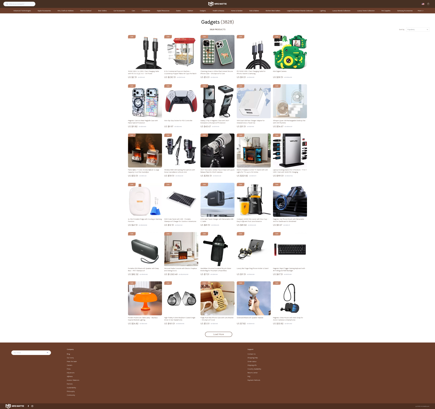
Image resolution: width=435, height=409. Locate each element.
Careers (69, 365)
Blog (68, 354)
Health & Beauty (218, 11)
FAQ (249, 376)
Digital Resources (163, 11)
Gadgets (203, 11)
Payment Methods (254, 380)
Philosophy (71, 391)
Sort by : (402, 29)
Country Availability (254, 369)
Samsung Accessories (405, 11)
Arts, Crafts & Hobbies (66, 11)
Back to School (85, 11)
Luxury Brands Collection (341, 11)
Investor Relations (73, 380)
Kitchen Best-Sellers (273, 11)
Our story (70, 358)
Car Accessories (119, 11)
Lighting (323, 11)
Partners (70, 384)
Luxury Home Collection (366, 11)
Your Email (17, 353)
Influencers (70, 373)
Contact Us (251, 354)
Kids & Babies (254, 11)
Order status (252, 361)
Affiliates (70, 376)
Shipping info (252, 365)
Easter (178, 11)
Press (68, 369)
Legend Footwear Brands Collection (300, 11)
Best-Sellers (102, 11)
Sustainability (71, 388)
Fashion (190, 11)
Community (71, 395)
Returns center (253, 373)
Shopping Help (253, 358)
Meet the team (72, 361)
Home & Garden (237, 11)
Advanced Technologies (22, 11)
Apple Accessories (44, 11)
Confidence (146, 11)
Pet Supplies (385, 11)
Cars (133, 11)
